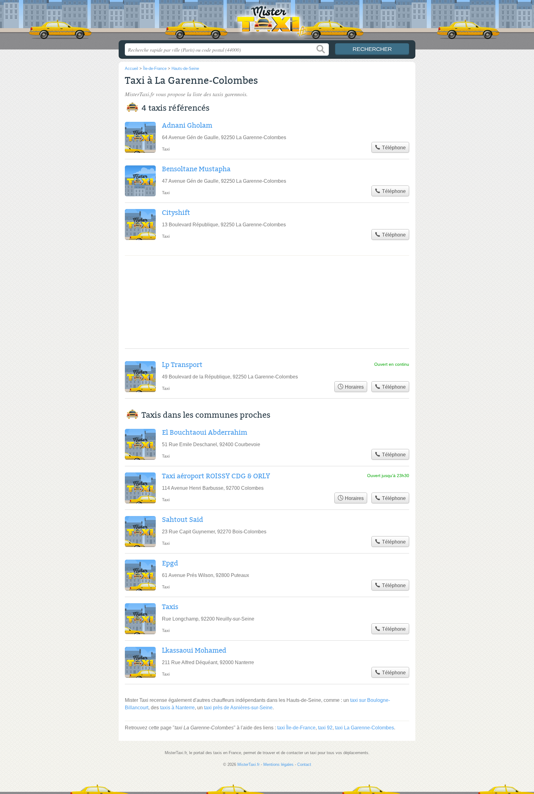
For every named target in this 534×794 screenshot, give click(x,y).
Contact (304, 764)
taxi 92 (325, 727)
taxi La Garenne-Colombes (364, 727)
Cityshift (176, 213)
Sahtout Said (182, 520)
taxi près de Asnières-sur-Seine (238, 707)
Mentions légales (278, 764)
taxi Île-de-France (296, 727)
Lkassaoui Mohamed (194, 651)
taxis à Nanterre (177, 707)
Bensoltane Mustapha (196, 169)
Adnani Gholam (187, 126)
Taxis (170, 607)
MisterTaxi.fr (267, 22)
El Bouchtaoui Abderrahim (204, 433)
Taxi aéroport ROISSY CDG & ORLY (216, 476)
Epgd (170, 563)
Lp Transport (182, 365)
